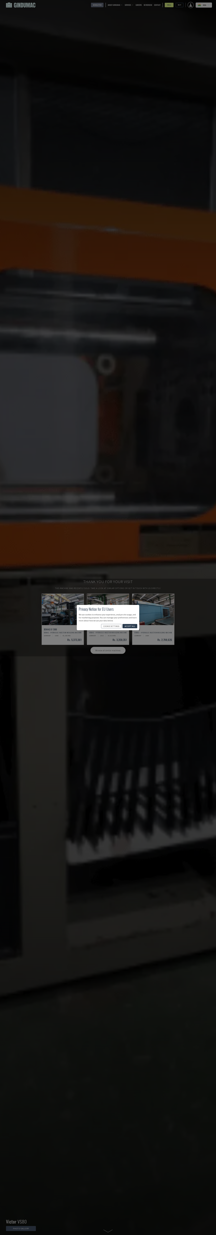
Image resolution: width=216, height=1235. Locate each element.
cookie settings (111, 626)
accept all (130, 626)
